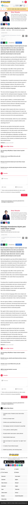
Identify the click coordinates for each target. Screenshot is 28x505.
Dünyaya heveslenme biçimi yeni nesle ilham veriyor (13, 161)
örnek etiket (11, 142)
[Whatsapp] (19, 465)
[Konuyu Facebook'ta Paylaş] (2, 43)
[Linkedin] (13, 465)
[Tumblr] (22, 465)
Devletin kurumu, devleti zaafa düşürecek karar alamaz (13, 167)
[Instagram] (11, 465)
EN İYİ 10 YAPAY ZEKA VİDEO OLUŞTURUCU (17, 9)
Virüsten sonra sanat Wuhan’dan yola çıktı (10, 156)
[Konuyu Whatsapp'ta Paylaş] (6, 43)
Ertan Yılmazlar (15, 12)
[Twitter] (8, 465)
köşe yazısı (7, 142)
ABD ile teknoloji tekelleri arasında (9, 369)
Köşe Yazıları (8, 30)
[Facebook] (6, 465)
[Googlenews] (17, 465)
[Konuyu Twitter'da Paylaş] (4, 43)
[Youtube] (15, 465)
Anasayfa (3, 30)
